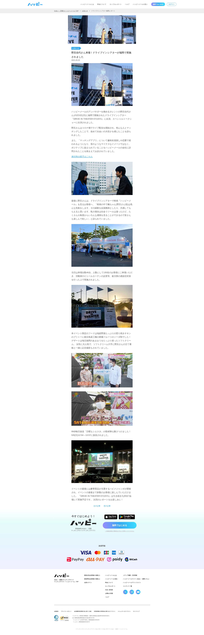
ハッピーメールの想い (140, 4)
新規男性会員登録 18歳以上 (92, 579)
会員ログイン (88, 582)
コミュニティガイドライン (124, 611)
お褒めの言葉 (109, 593)
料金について (101, 4)
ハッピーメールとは (87, 4)
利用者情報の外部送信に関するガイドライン (104, 611)
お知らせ (85, 11)
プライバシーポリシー (66, 611)
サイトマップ (136, 611)
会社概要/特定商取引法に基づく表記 (82, 611)
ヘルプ (127, 4)
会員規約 (56, 611)
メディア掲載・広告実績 (130, 575)
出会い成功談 (109, 590)
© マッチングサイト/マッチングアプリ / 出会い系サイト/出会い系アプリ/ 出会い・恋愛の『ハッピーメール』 (102, 629)
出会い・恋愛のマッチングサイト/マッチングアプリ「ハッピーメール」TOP (66, 580)
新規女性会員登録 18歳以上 (92, 575)
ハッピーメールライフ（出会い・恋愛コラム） (136, 579)
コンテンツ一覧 (127, 586)
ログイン (172, 4)
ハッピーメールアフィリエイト (132, 582)
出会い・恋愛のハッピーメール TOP (66, 11)
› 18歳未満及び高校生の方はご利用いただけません (119, 531)
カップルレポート (116, 4)
